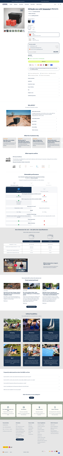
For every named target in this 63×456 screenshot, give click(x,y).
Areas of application (54, 426)
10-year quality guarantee (20, 431)
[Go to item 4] (31, 166)
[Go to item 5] (37, 166)
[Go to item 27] (18, 31)
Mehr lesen (4, 145)
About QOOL (33, 4)
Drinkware (15, 4)
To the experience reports (32, 306)
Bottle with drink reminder (42, 440)
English (55, 4)
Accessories (21, 4)
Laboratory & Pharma (54, 433)
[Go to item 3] (10, 31)
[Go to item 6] (43, 166)
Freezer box (40, 434)
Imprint (17, 437)
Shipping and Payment (20, 429)
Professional (27, 4)
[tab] (14, 184)
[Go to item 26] (16, 31)
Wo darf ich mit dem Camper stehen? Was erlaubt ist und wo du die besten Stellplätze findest (12, 293)
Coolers (11, 4)
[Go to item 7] (49, 166)
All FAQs (31, 397)
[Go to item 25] (13, 31)
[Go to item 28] (21, 31)
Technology (30, 431)
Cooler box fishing (41, 429)
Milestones (30, 429)
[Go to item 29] (24, 31)
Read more (6, 300)
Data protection (19, 434)
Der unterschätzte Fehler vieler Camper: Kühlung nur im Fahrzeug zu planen (31, 293)
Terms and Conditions (20, 432)
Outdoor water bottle (41, 437)
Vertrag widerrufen (20, 439)
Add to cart (43, 61)
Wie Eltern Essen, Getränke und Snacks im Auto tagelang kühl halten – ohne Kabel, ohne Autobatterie (51, 293)
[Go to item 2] (7, 31)
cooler (39, 432)
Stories (29, 432)
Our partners (30, 434)
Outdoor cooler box (41, 426)
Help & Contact (39, 4)
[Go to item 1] (5, 31)
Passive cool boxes (41, 431)
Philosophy (30, 426)
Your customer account (20, 426)
